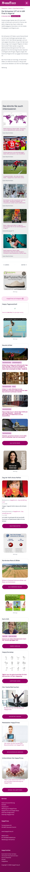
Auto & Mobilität (6, 857)
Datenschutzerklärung (8, 803)
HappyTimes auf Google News (10, 810)
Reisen (14, 386)
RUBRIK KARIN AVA (15, 646)
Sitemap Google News (8, 812)
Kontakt (4, 804)
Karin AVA (5, 636)
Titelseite (4, 8)
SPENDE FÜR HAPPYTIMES (15, 790)
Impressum (5, 806)
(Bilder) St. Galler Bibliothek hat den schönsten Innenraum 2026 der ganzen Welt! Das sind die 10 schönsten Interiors (14, 390)
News (10, 8)
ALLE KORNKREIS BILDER (15, 587)
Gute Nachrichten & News (9, 854)
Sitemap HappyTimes (8, 814)
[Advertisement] (15, 83)
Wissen (4, 859)
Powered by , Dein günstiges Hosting (12, 312)
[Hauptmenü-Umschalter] (27, 3)
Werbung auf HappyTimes (9, 808)
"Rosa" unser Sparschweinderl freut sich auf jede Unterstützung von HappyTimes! (14, 781)
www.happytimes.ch (7, 831)
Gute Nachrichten (18, 8)
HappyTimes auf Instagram (14, 298)
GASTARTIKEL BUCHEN (15, 716)
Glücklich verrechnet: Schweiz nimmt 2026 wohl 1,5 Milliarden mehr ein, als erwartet (14, 436)
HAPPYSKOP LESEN (15, 681)
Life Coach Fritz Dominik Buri (10, 855)
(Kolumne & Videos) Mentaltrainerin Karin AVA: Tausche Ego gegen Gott (14, 639)
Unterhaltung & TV (16, 362)
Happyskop (5, 861)
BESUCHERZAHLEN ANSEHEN (15, 752)
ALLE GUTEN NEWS (15, 443)
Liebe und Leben (12, 636)
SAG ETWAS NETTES (15, 526)
